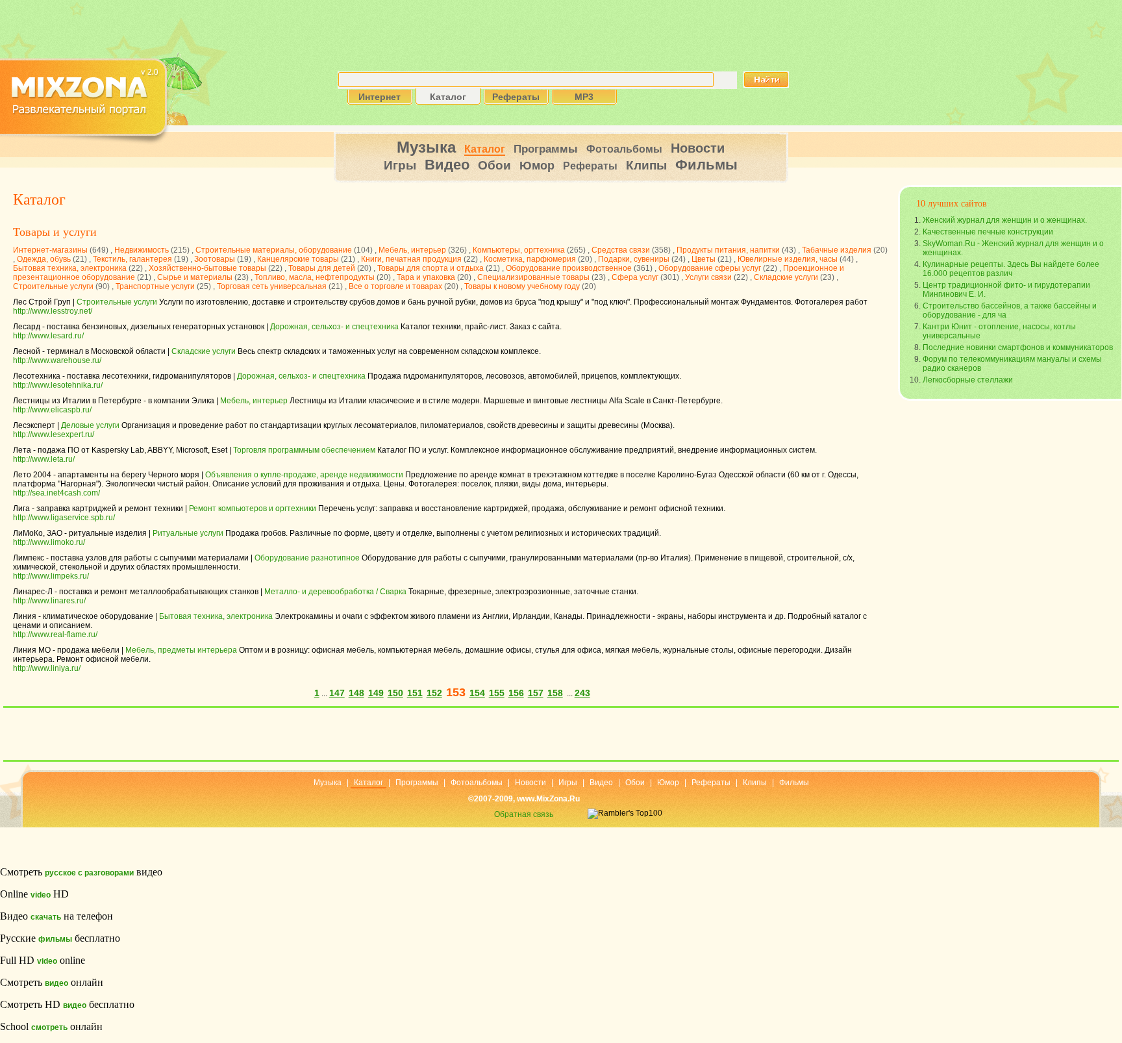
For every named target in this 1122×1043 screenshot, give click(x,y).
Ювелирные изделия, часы (788, 259)
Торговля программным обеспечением (304, 450)
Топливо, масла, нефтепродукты (315, 277)
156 (516, 693)
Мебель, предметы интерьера (181, 650)
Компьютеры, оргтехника (519, 250)
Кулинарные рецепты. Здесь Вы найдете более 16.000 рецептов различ (1011, 269)
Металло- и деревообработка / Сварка (335, 591)
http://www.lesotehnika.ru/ (58, 385)
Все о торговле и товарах (395, 286)
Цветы (704, 259)
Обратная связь (523, 814)
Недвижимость (141, 250)
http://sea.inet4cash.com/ (56, 492)
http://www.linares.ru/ (49, 600)
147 (337, 693)
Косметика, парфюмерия (530, 259)
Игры (400, 165)
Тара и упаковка (426, 277)
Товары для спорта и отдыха (430, 268)
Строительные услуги (53, 286)
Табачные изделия (836, 250)
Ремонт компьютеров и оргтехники (252, 508)
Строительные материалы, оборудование (273, 250)
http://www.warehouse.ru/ (57, 360)
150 (395, 693)
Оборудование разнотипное (307, 557)
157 (535, 693)
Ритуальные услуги (188, 533)
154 (477, 693)
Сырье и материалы (194, 277)
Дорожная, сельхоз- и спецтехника (334, 326)
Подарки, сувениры (633, 259)
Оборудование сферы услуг (709, 268)
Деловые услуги (90, 425)
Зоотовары (214, 259)
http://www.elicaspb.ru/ (52, 409)
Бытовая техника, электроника (70, 268)
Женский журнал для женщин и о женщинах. (1005, 220)
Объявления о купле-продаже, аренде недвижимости (304, 474)
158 (555, 693)
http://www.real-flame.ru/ (55, 634)
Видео (447, 165)
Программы (546, 149)
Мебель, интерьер (412, 250)
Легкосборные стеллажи (968, 379)
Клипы (646, 165)
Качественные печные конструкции (988, 231)
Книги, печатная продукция (411, 259)
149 (376, 693)
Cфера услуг (635, 277)
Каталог (484, 149)
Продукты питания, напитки (728, 250)
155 (497, 693)
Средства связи (621, 250)
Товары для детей (321, 268)
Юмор (537, 165)
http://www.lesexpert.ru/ (53, 434)
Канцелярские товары (298, 259)
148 (356, 693)
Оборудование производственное (569, 268)
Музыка (426, 147)
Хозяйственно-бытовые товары (207, 268)
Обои (494, 165)
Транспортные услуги (155, 286)
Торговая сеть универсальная (272, 286)
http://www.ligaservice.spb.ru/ (64, 517)
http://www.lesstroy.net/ (52, 311)
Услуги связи (708, 277)
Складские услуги (786, 277)
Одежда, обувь (44, 259)
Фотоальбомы (624, 149)
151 (415, 693)
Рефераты (590, 165)
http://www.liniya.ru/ (47, 668)
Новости (698, 148)
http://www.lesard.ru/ (48, 335)
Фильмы (706, 165)
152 (434, 693)
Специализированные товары (533, 277)
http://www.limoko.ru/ (49, 542)
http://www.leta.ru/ (44, 459)
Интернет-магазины (50, 250)
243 (582, 693)
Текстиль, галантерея (132, 259)
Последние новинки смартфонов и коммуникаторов (1018, 347)
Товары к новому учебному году (522, 286)
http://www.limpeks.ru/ (51, 576)
